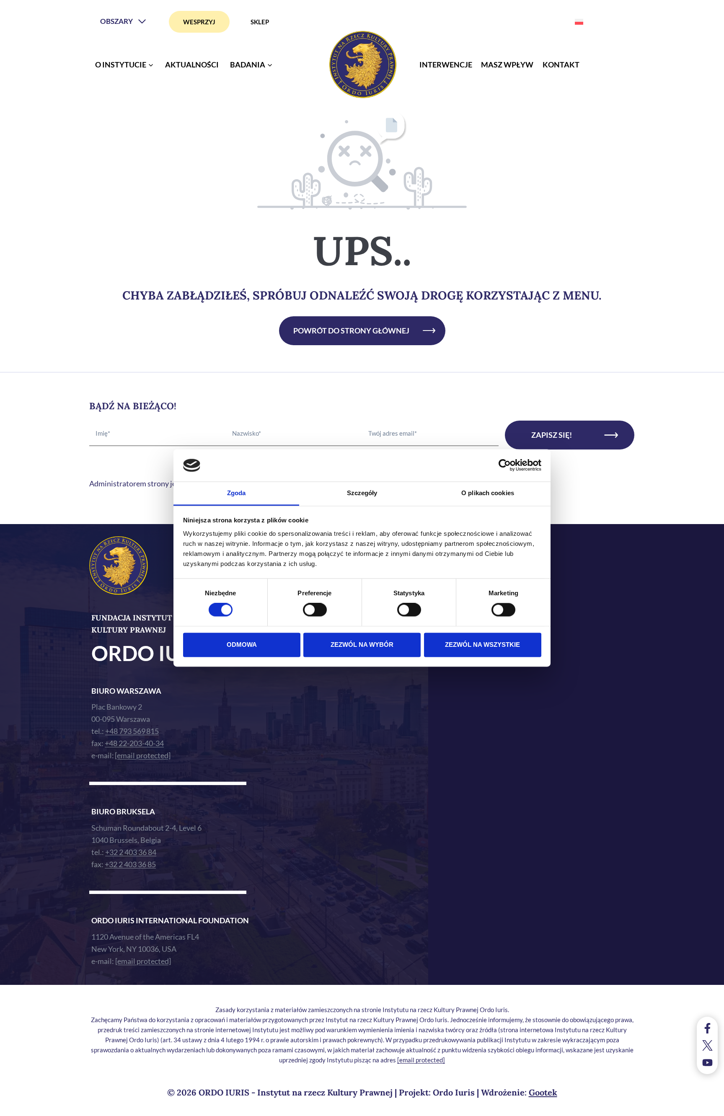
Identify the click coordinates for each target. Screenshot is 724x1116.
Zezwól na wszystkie (482, 644)
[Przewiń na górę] (709, 1107)
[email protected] (421, 1060)
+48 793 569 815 (132, 731)
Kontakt (561, 64)
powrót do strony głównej (351, 330)
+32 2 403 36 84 (130, 852)
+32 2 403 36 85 (130, 864)
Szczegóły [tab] (362, 492)
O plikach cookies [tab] (487, 492)
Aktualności (192, 64)
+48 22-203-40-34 (134, 743)
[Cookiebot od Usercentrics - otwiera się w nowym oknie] (504, 465)
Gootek (543, 1092)
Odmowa (242, 644)
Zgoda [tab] (236, 492)
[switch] (315, 610)
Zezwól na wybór (362, 644)
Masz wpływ (507, 64)
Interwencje (445, 64)
